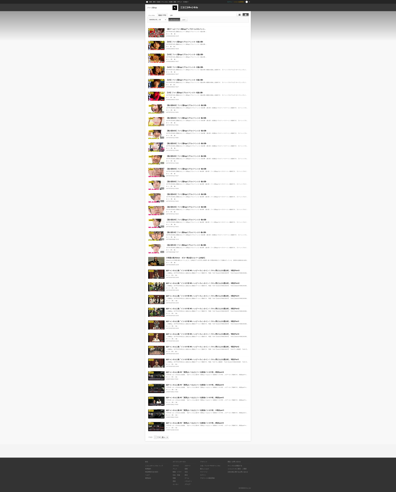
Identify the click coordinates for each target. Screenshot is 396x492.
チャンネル (164, 2)
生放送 (158, 2)
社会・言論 (176, 475)
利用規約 (148, 469)
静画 (154, 2)
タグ (183, 20)
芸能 (186, 469)
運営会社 (148, 478)
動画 (150, 2)
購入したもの (204, 469)
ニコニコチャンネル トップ (154, 465)
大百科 (171, 2)
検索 (175, 7)
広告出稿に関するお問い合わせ (238, 472)
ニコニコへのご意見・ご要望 (237, 469)
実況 (175, 2)
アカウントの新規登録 (207, 478)
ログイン (229, 2)
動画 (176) (162, 15)
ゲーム (187, 478)
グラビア (187, 484)
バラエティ (188, 481)
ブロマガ (176, 465)
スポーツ (187, 465)
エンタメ (176, 484)
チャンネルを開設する (235, 465)
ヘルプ (147, 475)
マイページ (203, 472)
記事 (171, 15)
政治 (186, 475)
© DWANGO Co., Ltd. (245, 488)
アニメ (175, 469)
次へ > (165, 437)
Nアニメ (179, 2)
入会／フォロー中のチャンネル (210, 465)
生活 (186, 472)
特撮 (174, 478)
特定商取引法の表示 (151, 472)
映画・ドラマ (177, 472)
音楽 (174, 481)
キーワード (174, 20)
